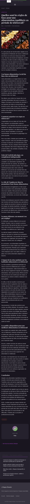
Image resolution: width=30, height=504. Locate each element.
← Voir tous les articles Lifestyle (9, 443)
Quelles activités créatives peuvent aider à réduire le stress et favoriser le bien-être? (13, 465)
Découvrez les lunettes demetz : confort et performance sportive (13, 474)
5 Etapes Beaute (17, 1)
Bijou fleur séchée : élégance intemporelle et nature (14, 469)
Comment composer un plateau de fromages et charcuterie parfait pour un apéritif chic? (14, 460)
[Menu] (15, 5)
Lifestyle (7, 8)
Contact (17, 496)
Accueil (3, 8)
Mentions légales (10, 496)
